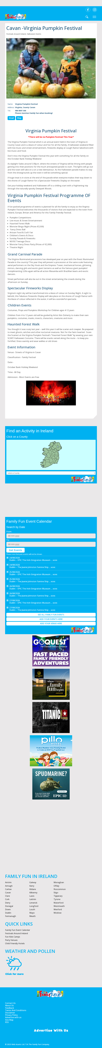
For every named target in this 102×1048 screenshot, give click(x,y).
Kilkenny (33, 892)
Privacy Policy (11, 1015)
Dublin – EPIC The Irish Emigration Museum (29, 560)
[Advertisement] (51, 844)
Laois (31, 896)
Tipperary (58, 896)
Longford (33, 906)
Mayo (32, 912)
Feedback (9, 1008)
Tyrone (57, 899)
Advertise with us (13, 1017)
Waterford (58, 902)
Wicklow (57, 912)
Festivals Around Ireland (16, 34)
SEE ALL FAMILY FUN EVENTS (51, 614)
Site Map (9, 1020)
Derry (7, 902)
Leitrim (32, 899)
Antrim (8, 882)
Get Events (15, 550)
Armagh (9, 885)
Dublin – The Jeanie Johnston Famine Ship (28, 567)
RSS (7, 1022)
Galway (32, 882)
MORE (55, 560)
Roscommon (60, 889)
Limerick (33, 902)
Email (11, 118)
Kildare (32, 889)
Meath (32, 916)
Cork (7, 899)
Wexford (58, 909)
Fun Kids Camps (12, 936)
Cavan (8, 892)
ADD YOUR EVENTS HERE (51, 619)
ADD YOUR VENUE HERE (51, 623)
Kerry (31, 885)
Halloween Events (34, 34)
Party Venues (11, 940)
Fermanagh (10, 916)
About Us (9, 1005)
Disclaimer (10, 1013)
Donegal (9, 906)
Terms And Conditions (15, 1010)
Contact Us (10, 1003)
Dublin (8, 912)
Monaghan (59, 882)
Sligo (56, 892)
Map (19, 118)
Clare (7, 896)
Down (8, 909)
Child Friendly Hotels (15, 943)
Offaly (56, 885)
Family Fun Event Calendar (17, 930)
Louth (32, 909)
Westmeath (59, 906)
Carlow (8, 889)
